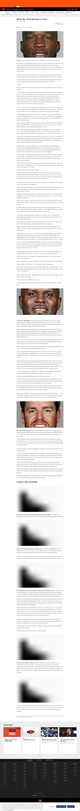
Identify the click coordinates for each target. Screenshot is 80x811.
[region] (40, 806)
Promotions (45, 777)
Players (5, 767)
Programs (75, 767)
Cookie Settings (51, 806)
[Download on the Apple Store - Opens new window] (36, 796)
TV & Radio (45, 767)
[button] (38, 755)
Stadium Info (55, 765)
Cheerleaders (35, 778)
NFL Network (25, 788)
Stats (5, 771)
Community (15, 772)
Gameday (34, 768)
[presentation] (76, 755)
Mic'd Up (25, 776)
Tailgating (55, 769)
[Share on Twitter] (57, 24)
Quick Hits (15, 777)
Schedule (44, 765)
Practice (34, 770)
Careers (5, 784)
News (75, 765)
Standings (44, 775)
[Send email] (59, 24)
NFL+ (44, 779)
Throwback (34, 772)
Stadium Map (55, 779)
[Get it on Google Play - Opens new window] (44, 796)
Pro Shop (54, 774)
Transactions (5, 778)
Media (15, 767)
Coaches (5, 769)
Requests (75, 772)
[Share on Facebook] (55, 24)
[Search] (66, 9)
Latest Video (25, 765)
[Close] (78, 806)
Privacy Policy (10, 809)
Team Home (5, 765)
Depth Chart (5, 776)
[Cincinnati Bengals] (40, 801)
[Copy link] (62, 24)
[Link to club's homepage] (3, 9)
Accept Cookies (71, 806)
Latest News (15, 765)
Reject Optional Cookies (61, 806)
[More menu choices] (34, 9)
